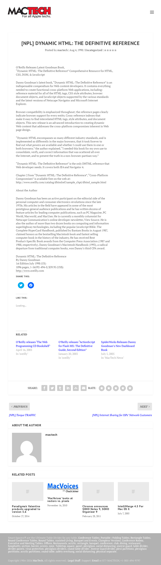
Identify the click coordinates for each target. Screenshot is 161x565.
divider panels (16, 548)
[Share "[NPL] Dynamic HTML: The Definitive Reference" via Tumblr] (60, 388)
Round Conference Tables (22, 540)
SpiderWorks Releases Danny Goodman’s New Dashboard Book (118, 346)
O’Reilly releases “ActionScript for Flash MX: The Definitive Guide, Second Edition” (77, 346)
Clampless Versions (109, 540)
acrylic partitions (30, 551)
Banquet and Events (85, 540)
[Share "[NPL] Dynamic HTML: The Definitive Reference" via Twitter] (52, 388)
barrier (35, 546)
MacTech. (38, 560)
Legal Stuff (74, 560)
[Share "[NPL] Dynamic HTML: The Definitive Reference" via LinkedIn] (68, 388)
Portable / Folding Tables (115, 537)
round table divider (79, 548)
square (71, 546)
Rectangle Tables (140, 537)
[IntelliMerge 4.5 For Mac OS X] (133, 491)
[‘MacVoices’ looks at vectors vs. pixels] (63, 487)
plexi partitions (125, 548)
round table (48, 551)
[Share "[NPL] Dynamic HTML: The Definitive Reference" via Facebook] (44, 388)
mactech (62, 50)
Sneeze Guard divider (103, 548)
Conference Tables (89, 537)
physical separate (106, 551)
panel (79, 546)
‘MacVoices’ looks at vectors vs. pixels (60, 499)
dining (123, 543)
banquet (94, 543)
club (116, 543)
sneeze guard (124, 546)
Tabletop (61, 546)
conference (106, 543)
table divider (140, 546)
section (26, 546)
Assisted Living (64, 540)
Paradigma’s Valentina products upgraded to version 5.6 (26, 509)
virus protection (35, 548)
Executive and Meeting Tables (25, 543)
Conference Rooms (132, 540)
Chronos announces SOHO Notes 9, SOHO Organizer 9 (95, 509)
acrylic (72, 543)
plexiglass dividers (55, 548)
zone (51, 546)
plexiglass (89, 546)
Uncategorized (93, 50)
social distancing (106, 546)
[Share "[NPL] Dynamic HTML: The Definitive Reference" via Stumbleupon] (76, 388)
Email (95, 560)
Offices (48, 543)
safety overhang (65, 551)
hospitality (14, 546)
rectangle (82, 543)
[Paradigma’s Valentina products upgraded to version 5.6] (27, 491)
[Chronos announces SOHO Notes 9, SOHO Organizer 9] (98, 491)
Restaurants (60, 543)
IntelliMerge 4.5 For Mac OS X (131, 507)
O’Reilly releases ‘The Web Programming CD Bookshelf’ (33, 344)
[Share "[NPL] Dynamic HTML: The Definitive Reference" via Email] (84, 388)
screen (44, 546)
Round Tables (46, 540)
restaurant (134, 543)
